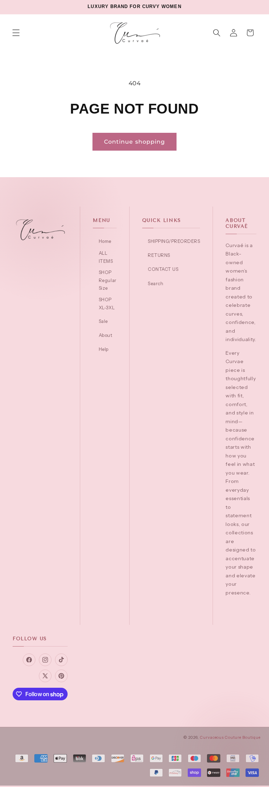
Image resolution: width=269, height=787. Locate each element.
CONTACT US (163, 269)
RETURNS (159, 255)
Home (105, 241)
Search (155, 283)
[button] (16, 32)
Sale (103, 321)
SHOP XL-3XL (107, 303)
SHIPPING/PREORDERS (174, 241)
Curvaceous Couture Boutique (230, 737)
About (105, 335)
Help (104, 349)
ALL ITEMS (106, 257)
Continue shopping (134, 141)
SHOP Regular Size (107, 280)
